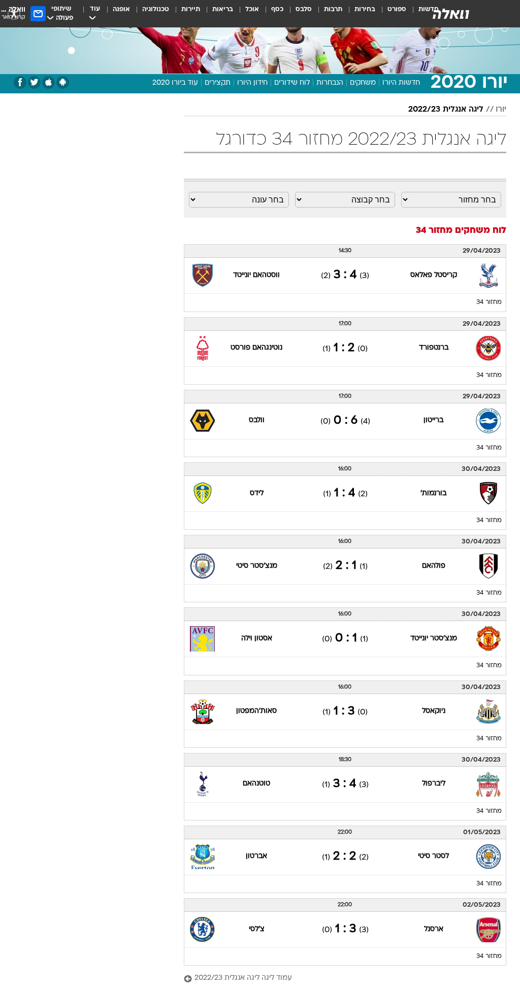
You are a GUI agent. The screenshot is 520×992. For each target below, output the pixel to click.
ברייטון (433, 420)
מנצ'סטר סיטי (256, 566)
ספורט (396, 9)
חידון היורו (252, 83)
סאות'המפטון (256, 711)
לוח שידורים (292, 83)
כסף (277, 9)
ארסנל (433, 929)
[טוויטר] (34, 82)
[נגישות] (14, 13)
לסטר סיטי (433, 856)
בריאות (222, 9)
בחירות (364, 9)
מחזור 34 (489, 302)
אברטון (256, 856)
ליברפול (433, 783)
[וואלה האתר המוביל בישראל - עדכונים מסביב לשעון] (451, 14)
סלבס (304, 9)
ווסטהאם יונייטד (256, 275)
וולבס (257, 420)
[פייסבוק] (20, 82)
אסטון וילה (256, 638)
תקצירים (218, 83)
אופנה (121, 9)
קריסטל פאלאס (433, 275)
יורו (501, 110)
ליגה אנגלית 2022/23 (445, 110)
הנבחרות (329, 83)
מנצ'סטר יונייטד (433, 638)
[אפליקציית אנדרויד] (62, 82)
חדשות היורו (401, 83)
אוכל (252, 9)
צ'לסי (257, 929)
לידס (257, 493)
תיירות (190, 9)
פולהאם (433, 566)
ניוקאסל (433, 711)
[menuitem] (390, 14)
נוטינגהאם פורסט (256, 348)
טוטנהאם (256, 783)
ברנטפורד (433, 348)
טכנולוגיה (155, 9)
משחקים (363, 83)
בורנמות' (433, 493)
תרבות (333, 9)
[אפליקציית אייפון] (48, 82)
